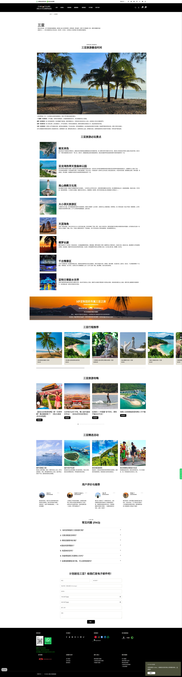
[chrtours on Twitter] (131, 1)
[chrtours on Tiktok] (145, 1)
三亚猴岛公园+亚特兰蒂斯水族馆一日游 (103, 360)
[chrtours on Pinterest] (134, 1)
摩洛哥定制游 (125, 662)
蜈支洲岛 (64, 148)
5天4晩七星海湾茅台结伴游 (72, 360)
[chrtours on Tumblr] (139, 1)
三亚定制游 (124, 666)
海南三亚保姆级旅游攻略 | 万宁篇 (133, 412)
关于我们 (68, 658)
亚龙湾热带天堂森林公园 (73, 166)
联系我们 (71, 317)
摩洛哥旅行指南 (97, 658)
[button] (135, 7)
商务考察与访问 (125, 660)
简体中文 (122, 1)
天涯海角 (64, 224)
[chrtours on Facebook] (128, 1)
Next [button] (143, 403)
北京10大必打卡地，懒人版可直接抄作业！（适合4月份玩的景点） (77, 413)
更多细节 (39, 420)
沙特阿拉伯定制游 (126, 664)
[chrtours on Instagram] (136, 1)
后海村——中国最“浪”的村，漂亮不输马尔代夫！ (104, 413)
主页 (51, 14)
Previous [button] (38, 403)
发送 (90, 622)
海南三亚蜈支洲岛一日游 (155, 360)
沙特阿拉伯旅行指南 (99, 660)
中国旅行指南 (97, 662)
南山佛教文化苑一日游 (127, 360)
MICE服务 (124, 658)
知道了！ (151, 673)
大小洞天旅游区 (67, 204)
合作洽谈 (68, 660)
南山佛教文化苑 (67, 186)
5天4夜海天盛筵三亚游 (43, 360)
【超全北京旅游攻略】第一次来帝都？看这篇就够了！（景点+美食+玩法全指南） (49, 414)
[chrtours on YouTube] (142, 1)
